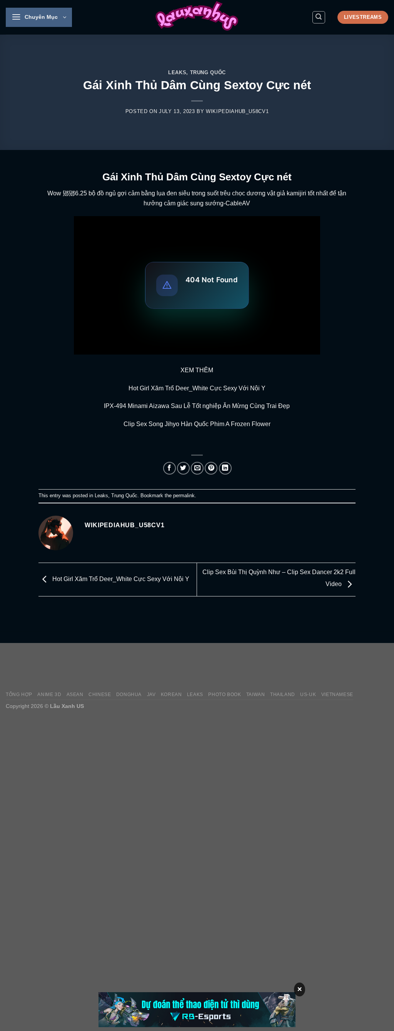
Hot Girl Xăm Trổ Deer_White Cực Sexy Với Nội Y (197, 388)
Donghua (129, 694)
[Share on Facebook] (169, 468)
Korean (171, 694)
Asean (75, 694)
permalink (184, 495)
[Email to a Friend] (197, 468)
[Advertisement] (248, 667)
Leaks (177, 72)
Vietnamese (337, 694)
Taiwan (255, 694)
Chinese (99, 694)
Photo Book (224, 694)
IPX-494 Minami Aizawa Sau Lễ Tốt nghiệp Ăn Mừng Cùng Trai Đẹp (197, 406)
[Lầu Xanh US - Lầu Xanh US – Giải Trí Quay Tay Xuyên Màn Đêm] (197, 17)
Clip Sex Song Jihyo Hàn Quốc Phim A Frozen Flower (197, 424)
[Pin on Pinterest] (211, 468)
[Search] (319, 17)
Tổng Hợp (19, 694)
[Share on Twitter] (183, 468)
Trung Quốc (208, 72)
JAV (151, 694)
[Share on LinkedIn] (225, 468)
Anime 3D (49, 694)
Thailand (282, 694)
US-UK (308, 694)
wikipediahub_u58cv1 (237, 111)
